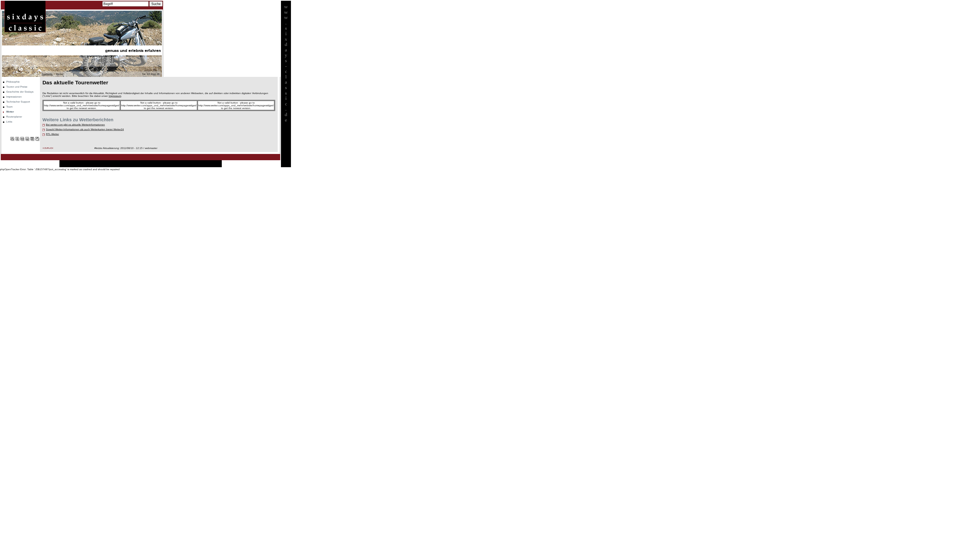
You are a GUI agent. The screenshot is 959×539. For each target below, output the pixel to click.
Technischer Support (18, 101)
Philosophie (13, 81)
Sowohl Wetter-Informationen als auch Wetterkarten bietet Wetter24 (85, 129)
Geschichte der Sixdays (19, 91)
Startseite (47, 74)
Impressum (115, 96)
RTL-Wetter (52, 134)
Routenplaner (14, 116)
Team (9, 106)
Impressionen (14, 96)
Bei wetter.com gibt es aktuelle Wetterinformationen (75, 124)
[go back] (47, 148)
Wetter (10, 111)
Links (9, 121)
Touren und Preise (16, 86)
